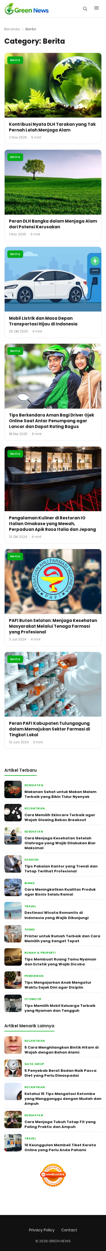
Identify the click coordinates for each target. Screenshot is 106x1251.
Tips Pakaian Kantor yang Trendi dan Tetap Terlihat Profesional (61, 869)
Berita (15, 60)
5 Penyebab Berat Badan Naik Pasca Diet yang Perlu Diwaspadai (60, 1073)
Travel (30, 906)
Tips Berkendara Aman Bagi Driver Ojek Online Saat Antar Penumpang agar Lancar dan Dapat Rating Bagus (51, 420)
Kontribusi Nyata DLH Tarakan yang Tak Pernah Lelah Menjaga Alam (52, 127)
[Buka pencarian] (85, 8)
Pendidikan (33, 976)
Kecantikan (34, 808)
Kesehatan (33, 785)
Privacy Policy (42, 1230)
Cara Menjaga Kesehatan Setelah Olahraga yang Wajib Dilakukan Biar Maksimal (60, 843)
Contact (69, 1230)
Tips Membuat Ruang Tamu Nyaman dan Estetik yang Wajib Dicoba (60, 962)
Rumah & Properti (39, 953)
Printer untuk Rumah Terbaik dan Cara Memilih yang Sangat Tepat (62, 938)
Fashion (31, 860)
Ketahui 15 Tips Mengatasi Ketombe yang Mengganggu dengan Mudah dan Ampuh (62, 1098)
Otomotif (33, 999)
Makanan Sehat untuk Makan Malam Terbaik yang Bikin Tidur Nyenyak (60, 794)
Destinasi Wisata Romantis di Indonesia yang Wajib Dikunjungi (56, 915)
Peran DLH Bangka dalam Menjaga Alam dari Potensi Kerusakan (53, 224)
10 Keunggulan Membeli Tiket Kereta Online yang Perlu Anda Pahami (60, 1147)
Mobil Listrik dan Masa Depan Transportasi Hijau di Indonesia (43, 321)
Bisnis (29, 883)
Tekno (29, 929)
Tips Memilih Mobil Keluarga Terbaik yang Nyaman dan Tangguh (59, 1008)
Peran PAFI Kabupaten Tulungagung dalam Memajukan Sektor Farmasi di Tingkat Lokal (49, 729)
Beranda (12, 29)
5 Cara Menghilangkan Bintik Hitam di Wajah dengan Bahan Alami (61, 1050)
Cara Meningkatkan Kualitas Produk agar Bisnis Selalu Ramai (60, 892)
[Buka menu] (96, 9)
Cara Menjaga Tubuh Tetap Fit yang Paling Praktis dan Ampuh (60, 1124)
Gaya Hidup (34, 1064)
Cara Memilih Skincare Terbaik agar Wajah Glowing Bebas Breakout (59, 817)
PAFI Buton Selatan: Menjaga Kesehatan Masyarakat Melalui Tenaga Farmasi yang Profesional (53, 626)
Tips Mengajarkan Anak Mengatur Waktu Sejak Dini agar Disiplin (57, 985)
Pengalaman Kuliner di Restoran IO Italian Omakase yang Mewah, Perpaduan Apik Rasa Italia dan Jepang (52, 523)
